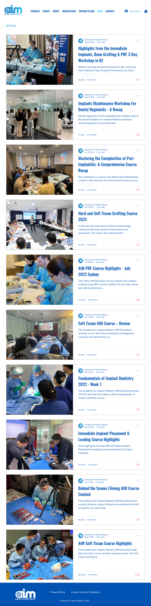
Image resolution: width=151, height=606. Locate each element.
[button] (145, 11)
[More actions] (139, 41)
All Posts (11, 25)
